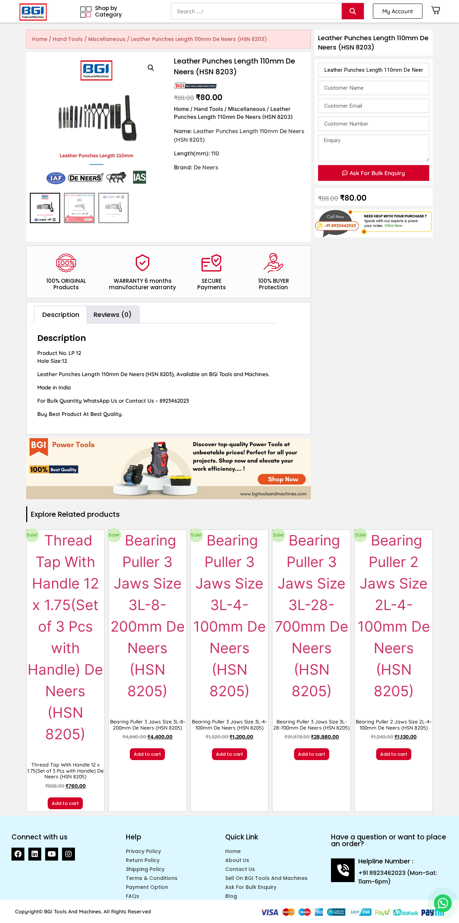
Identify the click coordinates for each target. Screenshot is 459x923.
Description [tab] (60, 314)
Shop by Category (108, 11)
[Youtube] (51, 854)
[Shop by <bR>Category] (86, 12)
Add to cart (65, 803)
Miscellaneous (107, 39)
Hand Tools (68, 39)
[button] (151, 67)
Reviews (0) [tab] (113, 314)
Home (39, 39)
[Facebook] (17, 854)
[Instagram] (68, 854)
